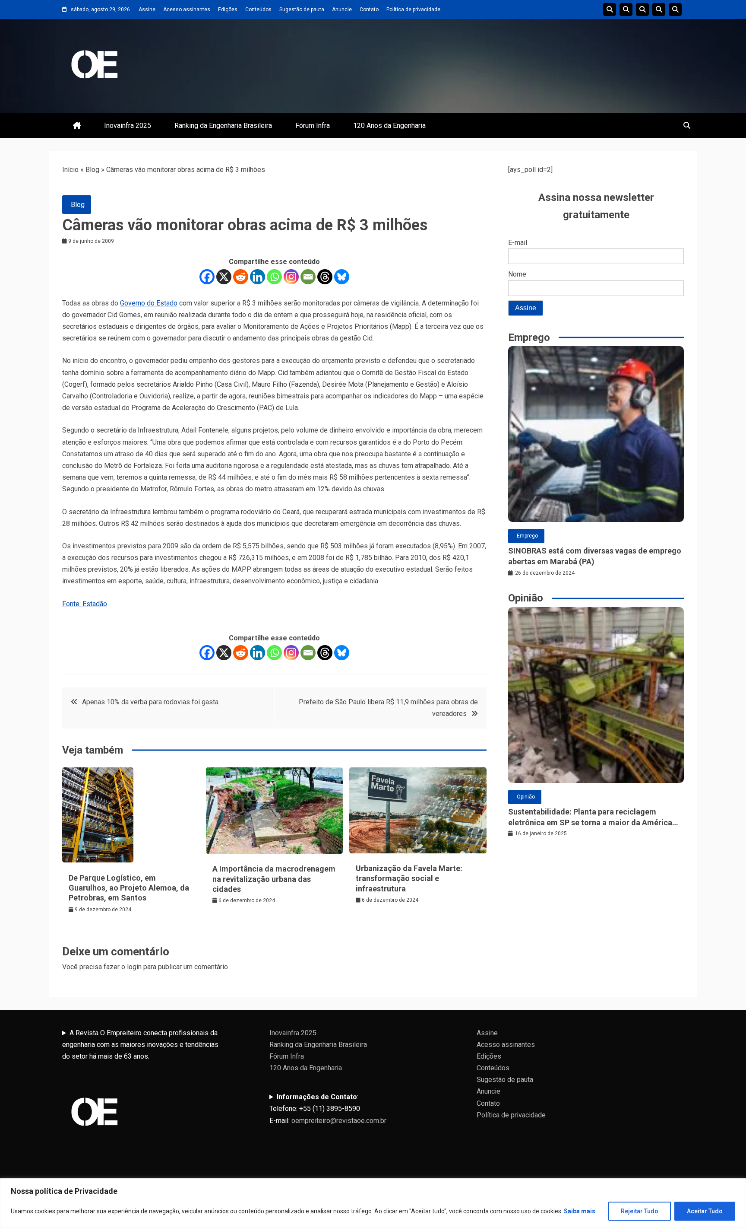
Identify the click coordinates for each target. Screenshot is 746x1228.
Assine (147, 9)
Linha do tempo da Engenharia (626, 9)
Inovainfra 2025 (127, 125)
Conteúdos (258, 9)
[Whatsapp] (274, 276)
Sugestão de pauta (301, 9)
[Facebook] (207, 276)
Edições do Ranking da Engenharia (642, 9)
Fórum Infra (312, 125)
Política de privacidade (413, 9)
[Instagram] (291, 276)
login (134, 967)
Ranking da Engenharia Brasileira (223, 125)
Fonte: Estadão (84, 604)
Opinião (526, 797)
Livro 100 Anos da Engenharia (675, 9)
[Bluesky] (341, 276)
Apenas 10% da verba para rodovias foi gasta (150, 702)
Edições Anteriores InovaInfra (658, 9)
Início (70, 169)
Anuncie (342, 9)
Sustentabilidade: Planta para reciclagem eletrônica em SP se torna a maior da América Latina (590, 817)
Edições (227, 9)
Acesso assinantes (186, 9)
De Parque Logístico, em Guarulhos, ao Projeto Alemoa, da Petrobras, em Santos (129, 888)
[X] (223, 276)
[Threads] (324, 276)
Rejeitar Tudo (639, 1211)
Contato (369, 9)
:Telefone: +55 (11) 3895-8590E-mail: (327, 1108)
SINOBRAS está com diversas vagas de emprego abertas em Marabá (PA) (594, 556)
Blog (92, 169)
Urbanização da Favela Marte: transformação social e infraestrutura (409, 878)
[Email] (308, 276)
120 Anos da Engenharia (389, 125)
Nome (517, 274)
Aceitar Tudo (705, 1211)
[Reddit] (240, 276)
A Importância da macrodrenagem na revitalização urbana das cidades (273, 879)
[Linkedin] (257, 276)
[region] (373, 1203)
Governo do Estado (148, 303)
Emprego (527, 536)
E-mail (517, 243)
